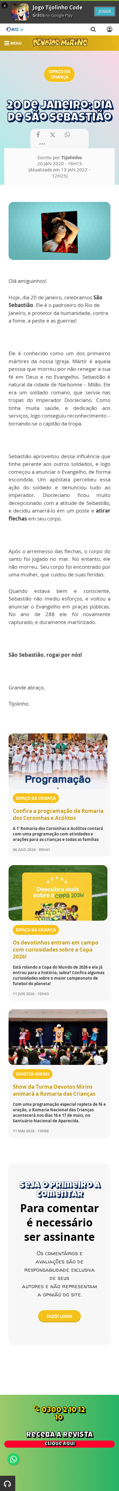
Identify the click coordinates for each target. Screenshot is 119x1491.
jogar (105, 11)
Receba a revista (59, 1439)
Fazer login (59, 1316)
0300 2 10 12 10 (58, 1413)
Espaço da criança (59, 74)
